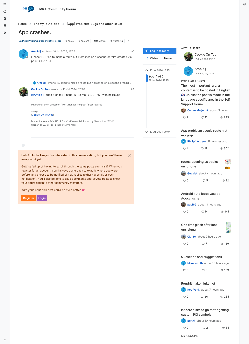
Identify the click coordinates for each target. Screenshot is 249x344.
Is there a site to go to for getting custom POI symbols (205, 312)
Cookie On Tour (40, 89)
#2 (132, 89)
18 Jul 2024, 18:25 (64, 51)
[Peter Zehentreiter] (183, 110)
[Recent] (5, 11)
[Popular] (5, 19)
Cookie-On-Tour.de (42, 114)
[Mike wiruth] (183, 263)
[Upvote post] (116, 71)
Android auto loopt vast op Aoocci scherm (200, 196)
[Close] (129, 155)
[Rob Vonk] (183, 289)
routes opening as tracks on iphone (199, 164)
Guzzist (192, 173)
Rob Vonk (193, 289)
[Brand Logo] (28, 9)
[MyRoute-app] (5, 33)
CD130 (191, 236)
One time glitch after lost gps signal (199, 227)
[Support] (5, 26)
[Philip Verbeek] (183, 141)
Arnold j (36, 51)
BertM (191, 320)
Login (42, 198)
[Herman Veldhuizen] (183, 236)
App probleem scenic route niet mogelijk (204, 133)
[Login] (244, 4)
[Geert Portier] (183, 204)
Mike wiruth (195, 263)
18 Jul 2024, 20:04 (74, 89)
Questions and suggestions (201, 257)
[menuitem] (244, 4)
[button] (5, 339)
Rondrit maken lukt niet (198, 283)
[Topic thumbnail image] (228, 164)
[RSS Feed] (128, 41)
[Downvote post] (130, 71)
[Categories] (5, 4)
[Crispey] (183, 173)
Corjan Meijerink (198, 110)
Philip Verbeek (196, 141)
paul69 (191, 204)
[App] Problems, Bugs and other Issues (41, 41)
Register (28, 198)
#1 (133, 51)
